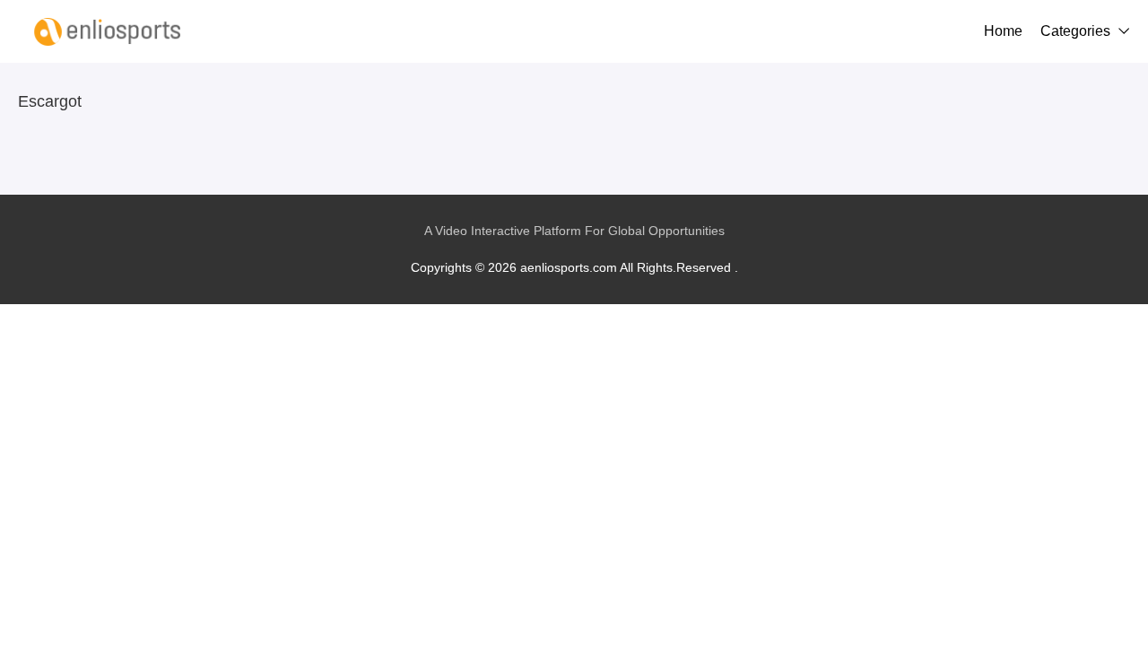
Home (1003, 31)
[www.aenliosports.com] (107, 31)
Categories (1075, 31)
